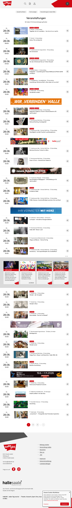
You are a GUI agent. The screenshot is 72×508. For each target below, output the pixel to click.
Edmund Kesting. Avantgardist (38, 122)
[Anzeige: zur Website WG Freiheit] (36, 324)
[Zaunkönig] (21, 404)
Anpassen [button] (46, 504)
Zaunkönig (32, 403)
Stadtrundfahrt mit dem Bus (37, 393)
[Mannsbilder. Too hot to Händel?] (21, 314)
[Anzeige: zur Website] (36, 141)
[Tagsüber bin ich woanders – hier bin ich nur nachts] (21, 30)
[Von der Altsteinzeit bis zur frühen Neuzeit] (21, 61)
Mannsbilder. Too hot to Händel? (39, 315)
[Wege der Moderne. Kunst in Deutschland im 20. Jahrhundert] (21, 111)
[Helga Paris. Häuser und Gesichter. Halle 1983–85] (21, 354)
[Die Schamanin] (21, 51)
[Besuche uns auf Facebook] (13, 469)
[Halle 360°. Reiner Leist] (21, 230)
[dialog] (56, 499)
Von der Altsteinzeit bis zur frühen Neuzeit (41, 62)
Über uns (42, 452)
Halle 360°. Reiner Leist (36, 229)
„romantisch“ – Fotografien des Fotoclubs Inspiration (44, 414)
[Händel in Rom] (21, 304)
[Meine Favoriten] (30, 4)
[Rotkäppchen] (21, 334)
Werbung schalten (44, 444)
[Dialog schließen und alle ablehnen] (69, 492)
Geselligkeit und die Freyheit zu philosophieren (42, 132)
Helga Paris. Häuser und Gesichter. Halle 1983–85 (43, 355)
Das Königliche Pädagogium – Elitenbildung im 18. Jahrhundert (43, 180)
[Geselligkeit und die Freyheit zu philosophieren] (21, 131)
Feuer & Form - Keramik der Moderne (40, 160)
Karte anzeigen (33, 12)
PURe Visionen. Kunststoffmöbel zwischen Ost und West (45, 200)
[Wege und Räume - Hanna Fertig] (21, 240)
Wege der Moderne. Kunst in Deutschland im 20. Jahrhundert (43, 112)
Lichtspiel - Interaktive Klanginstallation (41, 219)
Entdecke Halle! (34, 191)
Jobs (41, 455)
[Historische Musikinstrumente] (21, 384)
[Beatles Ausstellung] (21, 364)
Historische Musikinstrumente (38, 384)
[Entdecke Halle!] (21, 190)
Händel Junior (33, 345)
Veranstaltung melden (45, 447)
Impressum (43, 458)
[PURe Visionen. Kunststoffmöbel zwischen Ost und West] (21, 201)
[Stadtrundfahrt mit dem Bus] (21, 394)
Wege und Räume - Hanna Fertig (39, 240)
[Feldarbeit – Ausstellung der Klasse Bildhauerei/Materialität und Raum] (21, 71)
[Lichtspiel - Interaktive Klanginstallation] (21, 220)
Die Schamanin (34, 51)
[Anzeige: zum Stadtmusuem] (36, 374)
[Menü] (67, 3)
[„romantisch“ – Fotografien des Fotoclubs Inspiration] (21, 414)
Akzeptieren (65, 504)
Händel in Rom (34, 304)
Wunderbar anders (35, 92)
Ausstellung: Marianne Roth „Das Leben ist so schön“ (44, 82)
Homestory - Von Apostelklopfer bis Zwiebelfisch (43, 251)
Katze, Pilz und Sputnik (36, 40)
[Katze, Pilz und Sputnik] (21, 41)
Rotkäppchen (33, 333)
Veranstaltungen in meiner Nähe (47, 12)
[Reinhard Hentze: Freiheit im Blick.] (21, 151)
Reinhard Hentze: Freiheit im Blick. (39, 150)
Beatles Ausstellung (35, 365)
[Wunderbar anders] (21, 91)
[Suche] (25, 4)
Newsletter (43, 450)
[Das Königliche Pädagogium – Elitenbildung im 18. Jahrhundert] (21, 180)
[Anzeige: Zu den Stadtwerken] (36, 101)
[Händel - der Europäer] (21, 294)
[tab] (67, 256)
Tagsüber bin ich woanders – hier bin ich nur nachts (44, 31)
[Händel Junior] (21, 344)
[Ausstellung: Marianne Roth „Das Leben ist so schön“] (21, 81)
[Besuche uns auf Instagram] (19, 469)
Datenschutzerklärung (45, 461)
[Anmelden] (34, 4)
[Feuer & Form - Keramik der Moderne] (21, 161)
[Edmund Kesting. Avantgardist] (21, 121)
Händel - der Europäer (36, 295)
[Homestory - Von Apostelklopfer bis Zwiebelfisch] (21, 251)
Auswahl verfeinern (21, 12)
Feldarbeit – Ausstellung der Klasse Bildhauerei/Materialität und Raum (46, 72)
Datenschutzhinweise (52, 500)
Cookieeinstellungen (45, 463)
